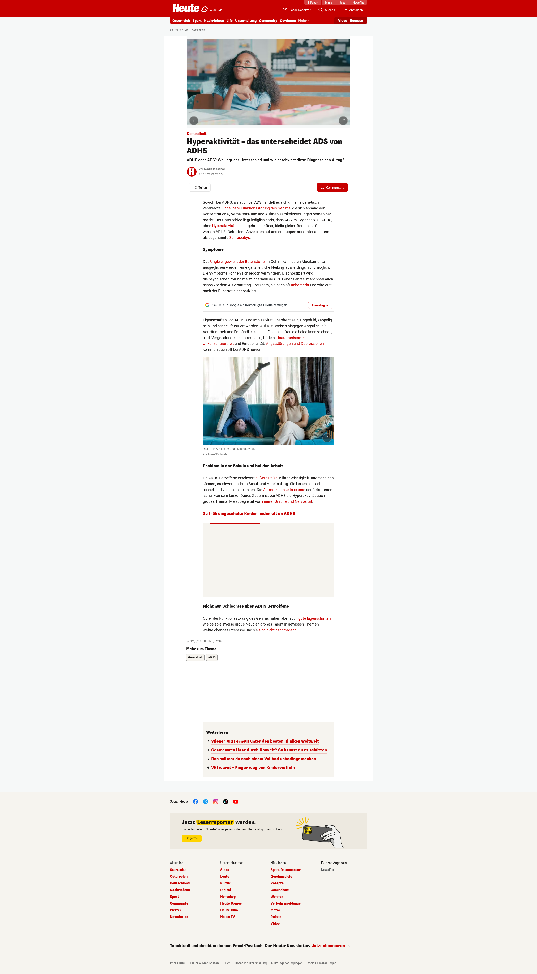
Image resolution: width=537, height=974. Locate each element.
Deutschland (180, 883)
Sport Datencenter (286, 870)
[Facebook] (195, 801)
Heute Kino (229, 910)
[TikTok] (225, 801)
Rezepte (277, 883)
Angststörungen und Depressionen (295, 343)
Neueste (356, 20)
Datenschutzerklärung (251, 963)
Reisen (276, 917)
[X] (205, 801)
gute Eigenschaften (314, 618)
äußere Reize (266, 478)
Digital (225, 890)
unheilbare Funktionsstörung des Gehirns (256, 208)
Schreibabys (239, 237)
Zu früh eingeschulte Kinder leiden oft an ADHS (249, 514)
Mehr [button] (302, 20)
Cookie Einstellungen (321, 963)
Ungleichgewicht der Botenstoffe (237, 261)
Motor (275, 910)
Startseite (175, 29)
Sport (197, 20)
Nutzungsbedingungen (286, 963)
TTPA (227, 963)
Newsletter (179, 917)
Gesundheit (198, 29)
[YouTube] (235, 801)
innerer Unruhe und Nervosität (287, 501)
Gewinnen (288, 20)
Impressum (178, 963)
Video (342, 20)
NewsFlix (327, 870)
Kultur (225, 883)
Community (268, 20)
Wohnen (277, 897)
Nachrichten (180, 890)
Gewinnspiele (281, 877)
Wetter (175, 910)
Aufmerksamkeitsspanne (284, 489)
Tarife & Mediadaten (204, 963)
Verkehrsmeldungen (286, 903)
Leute (224, 877)
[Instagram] (215, 801)
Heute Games (231, 903)
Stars (224, 870)
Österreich (181, 20)
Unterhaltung (246, 20)
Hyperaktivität (224, 226)
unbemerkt (300, 285)
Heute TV (227, 917)
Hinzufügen (320, 305)
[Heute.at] (185, 8)
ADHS (212, 658)
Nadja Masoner (214, 169)
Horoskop (228, 897)
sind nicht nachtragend (278, 630)
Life (230, 20)
